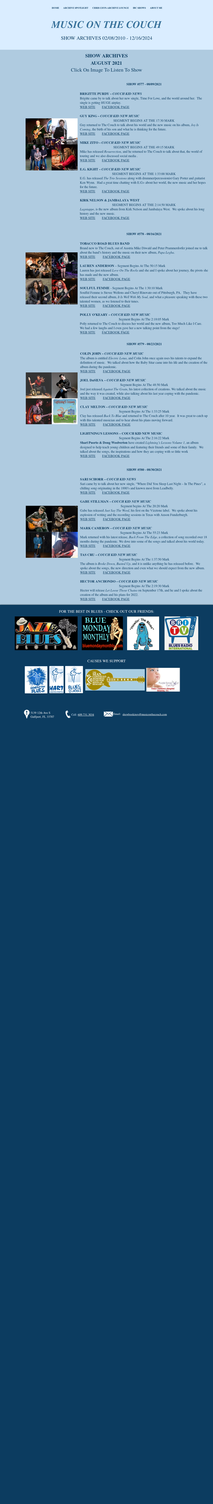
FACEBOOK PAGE (115, 107)
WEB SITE (87, 107)
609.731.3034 (86, 715)
